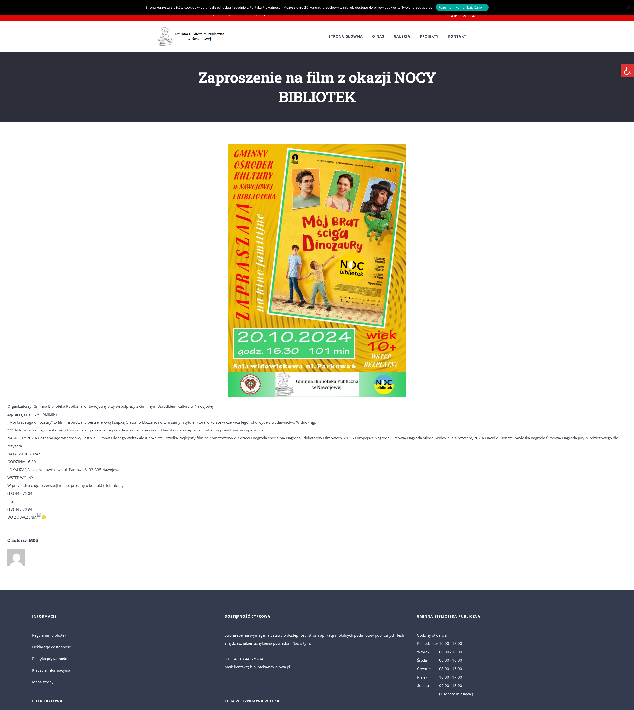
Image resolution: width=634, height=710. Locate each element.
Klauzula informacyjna (51, 670)
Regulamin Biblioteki (49, 635)
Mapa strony (42, 681)
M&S (33, 540)
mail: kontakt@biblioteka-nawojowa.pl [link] (257, 666)
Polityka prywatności (50, 658)
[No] (627, 7)
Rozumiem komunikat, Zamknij (462, 7)
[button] (627, 70)
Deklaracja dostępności (52, 646)
